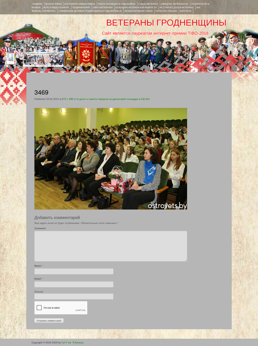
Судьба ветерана (148, 4)
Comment (40, 228)
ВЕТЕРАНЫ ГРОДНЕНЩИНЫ (166, 23)
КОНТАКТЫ (185, 11)
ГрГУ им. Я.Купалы (73, 342)
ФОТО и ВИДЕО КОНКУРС (56, 7)
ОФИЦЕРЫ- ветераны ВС (174, 4)
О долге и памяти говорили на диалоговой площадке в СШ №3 (113, 99)
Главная (37, 4)
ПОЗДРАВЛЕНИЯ (81, 7)
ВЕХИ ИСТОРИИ (53, 4)
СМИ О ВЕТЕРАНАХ (103, 7)
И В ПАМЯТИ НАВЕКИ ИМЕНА (80, 4)
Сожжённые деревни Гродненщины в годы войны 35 (90, 11)
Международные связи (139, 11)
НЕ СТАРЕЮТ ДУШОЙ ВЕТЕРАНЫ (176, 7)
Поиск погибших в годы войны (116, 4)
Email (37, 278)
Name (37, 265)
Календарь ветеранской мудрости (136, 7)
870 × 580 (67, 99)
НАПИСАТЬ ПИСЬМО (166, 11)
